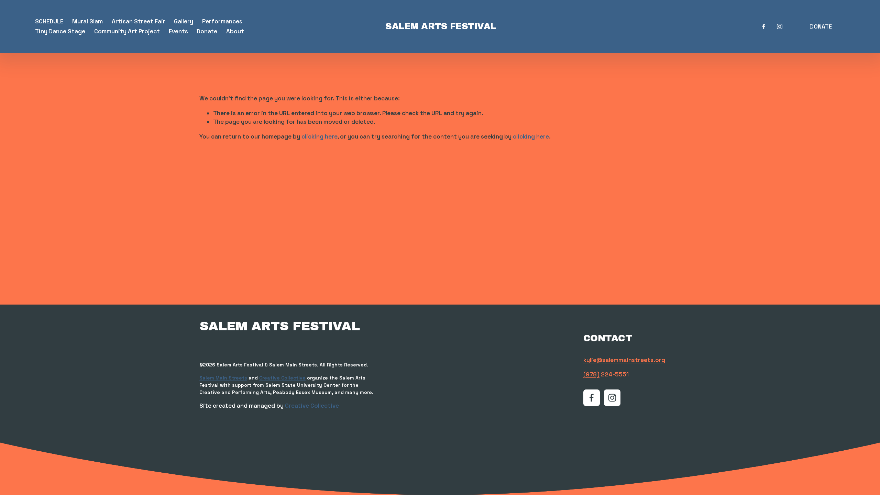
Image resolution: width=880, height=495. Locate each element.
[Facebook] (763, 26)
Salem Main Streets (223, 378)
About (235, 31)
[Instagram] (779, 26)
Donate (207, 31)
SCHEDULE (49, 21)
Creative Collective (282, 378)
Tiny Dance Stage (60, 31)
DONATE (821, 26)
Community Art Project (127, 31)
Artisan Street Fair (138, 21)
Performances (222, 21)
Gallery (183, 21)
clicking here (319, 136)
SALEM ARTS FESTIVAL (440, 26)
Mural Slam (87, 21)
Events (178, 31)
